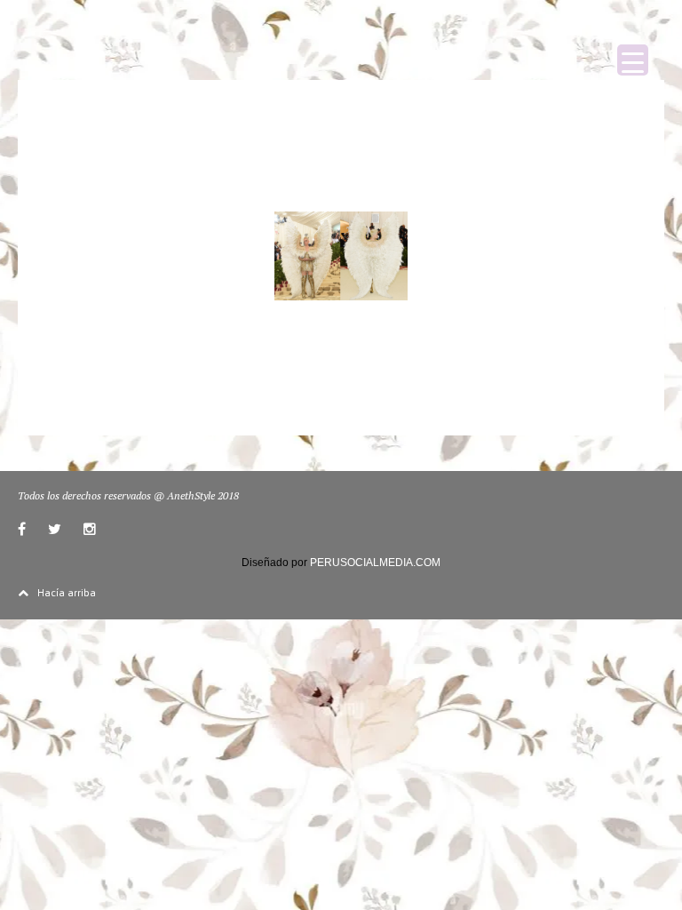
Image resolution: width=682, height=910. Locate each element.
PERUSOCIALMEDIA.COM (375, 562)
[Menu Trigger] (632, 60)
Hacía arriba (66, 592)
